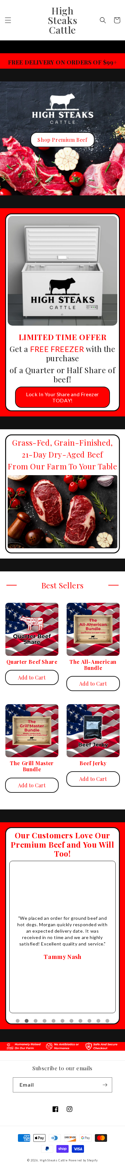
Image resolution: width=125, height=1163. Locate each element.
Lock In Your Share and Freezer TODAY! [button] (62, 397)
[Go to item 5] (53, 1020)
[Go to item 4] (44, 1020)
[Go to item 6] (62, 1020)
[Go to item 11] (107, 1020)
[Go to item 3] (35, 1020)
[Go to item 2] (26, 1020)
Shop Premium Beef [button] (62, 139)
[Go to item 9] (89, 1020)
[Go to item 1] (17, 1020)
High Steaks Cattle (54, 1160)
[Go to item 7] (71, 1020)
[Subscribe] (105, 1084)
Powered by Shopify (83, 1160)
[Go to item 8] (80, 1020)
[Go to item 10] (98, 1020)
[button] (8, 20)
